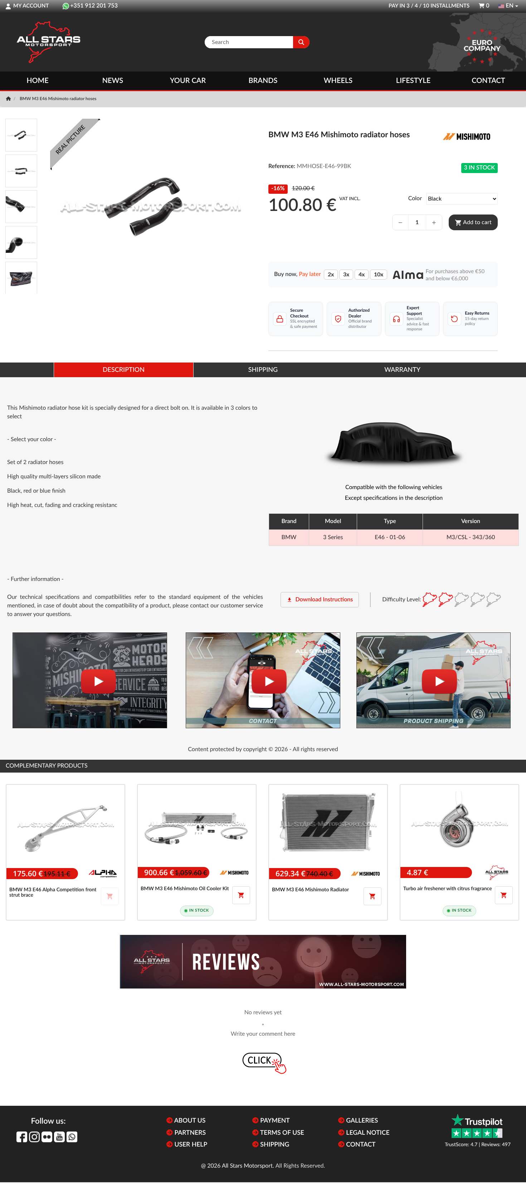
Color (415, 199)
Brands (263, 80)
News (112, 80)
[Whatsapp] (72, 1137)
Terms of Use (281, 1133)
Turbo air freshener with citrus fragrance (447, 888)
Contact (488, 80)
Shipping (274, 1145)
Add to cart (473, 222)
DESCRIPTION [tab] (124, 370)
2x (331, 274)
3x (346, 274)
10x (378, 274)
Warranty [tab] (402, 370)
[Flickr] (47, 1137)
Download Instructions (320, 600)
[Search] (301, 42)
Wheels (338, 80)
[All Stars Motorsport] (48, 42)
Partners (189, 1133)
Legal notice (367, 1133)
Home (37, 80)
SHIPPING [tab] (263, 370)
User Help (190, 1145)
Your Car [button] (188, 80)
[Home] (9, 99)
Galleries (361, 1121)
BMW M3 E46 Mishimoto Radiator (310, 889)
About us (189, 1121)
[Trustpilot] (477, 1126)
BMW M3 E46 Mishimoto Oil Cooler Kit (185, 888)
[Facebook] (21, 1137)
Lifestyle (413, 80)
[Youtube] (59, 1137)
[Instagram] (34, 1137)
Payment (274, 1121)
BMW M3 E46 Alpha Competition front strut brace (52, 892)
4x (362, 274)
